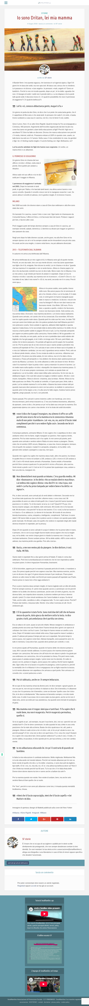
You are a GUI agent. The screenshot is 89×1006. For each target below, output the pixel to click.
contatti (40, 1002)
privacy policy (55, 1002)
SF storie (59, 24)
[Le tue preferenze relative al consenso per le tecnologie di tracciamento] (2, 754)
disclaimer (47, 1002)
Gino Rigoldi (26, 813)
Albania (16, 813)
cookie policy (65, 1002)
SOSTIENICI (33, 1002)
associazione (24, 1002)
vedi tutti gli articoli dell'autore (18, 863)
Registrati (21, 886)
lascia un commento (46, 24)
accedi (33, 886)
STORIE (44, 13)
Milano (43, 813)
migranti (36, 813)
